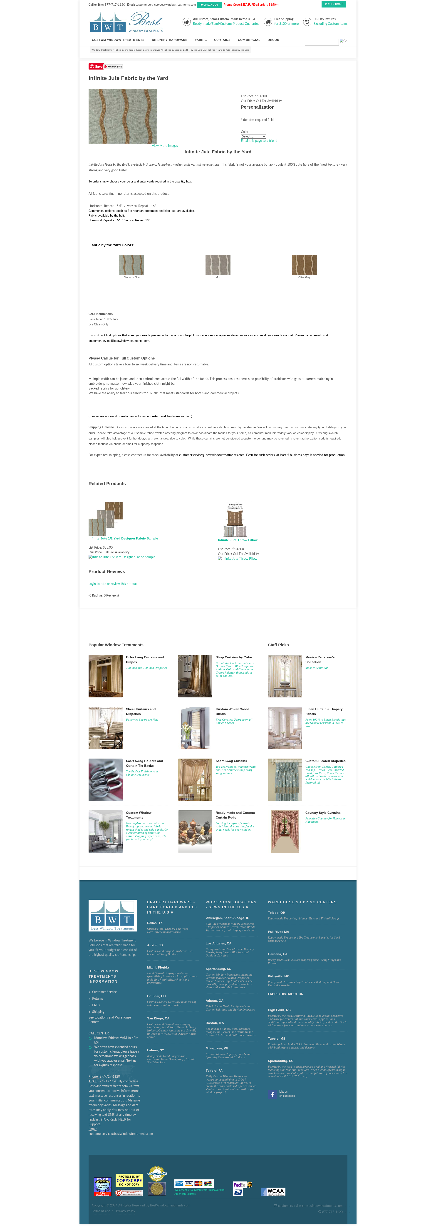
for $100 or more (286, 23)
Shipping (98, 1012)
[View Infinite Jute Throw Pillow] (237, 558)
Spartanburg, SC (280, 1061)
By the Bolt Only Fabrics (203, 50)
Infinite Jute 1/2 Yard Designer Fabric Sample (123, 538)
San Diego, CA (158, 1018)
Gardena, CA (277, 954)
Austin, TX (155, 945)
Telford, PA (214, 1070)
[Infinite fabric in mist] (218, 265)
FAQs (96, 1005)
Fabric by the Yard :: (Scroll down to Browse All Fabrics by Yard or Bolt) (151, 50)
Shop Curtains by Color (234, 657)
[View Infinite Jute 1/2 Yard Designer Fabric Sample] (122, 557)
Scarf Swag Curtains (231, 761)
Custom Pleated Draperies (325, 761)
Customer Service (104, 992)
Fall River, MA (278, 932)
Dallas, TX (155, 923)
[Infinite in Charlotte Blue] (131, 265)
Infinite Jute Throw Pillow (238, 540)
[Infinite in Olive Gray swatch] (304, 265)
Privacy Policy (125, 1211)
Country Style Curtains (323, 812)
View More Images (165, 145)
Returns (97, 998)
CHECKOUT (211, 5)
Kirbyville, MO (279, 976)
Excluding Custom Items (330, 23)
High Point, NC (279, 1010)
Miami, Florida (158, 967)
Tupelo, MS (276, 1038)
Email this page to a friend (259, 140)
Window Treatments (102, 50)
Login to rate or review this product (113, 584)
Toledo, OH (276, 912)
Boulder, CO (156, 996)
